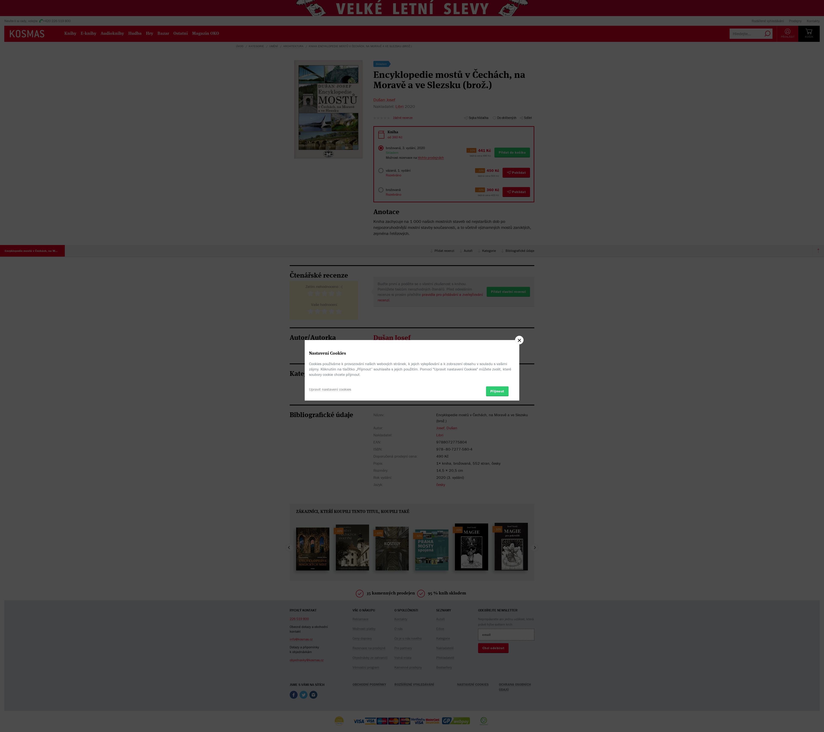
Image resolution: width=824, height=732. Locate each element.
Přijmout (497, 391)
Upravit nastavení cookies (330, 389)
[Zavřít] (519, 340)
